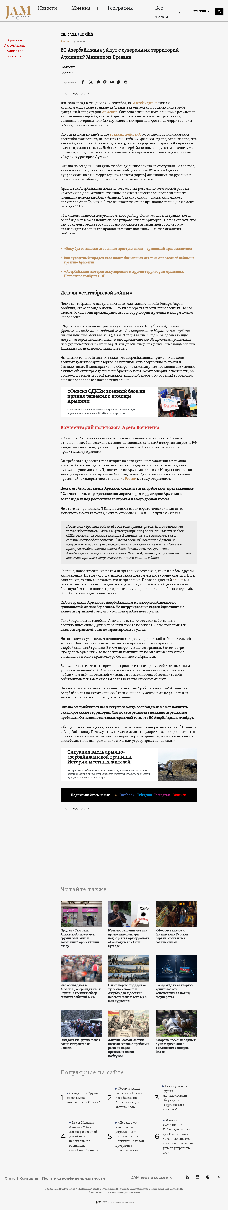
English (86, 34)
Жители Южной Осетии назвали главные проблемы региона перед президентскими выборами (128, 1048)
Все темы (161, 12)
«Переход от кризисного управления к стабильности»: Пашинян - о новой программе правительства (129, 1137)
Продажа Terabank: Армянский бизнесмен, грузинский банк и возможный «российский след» (80, 938)
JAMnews (68, 67)
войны (178, 580)
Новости (47, 8)
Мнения (81, 8)
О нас (10, 1178)
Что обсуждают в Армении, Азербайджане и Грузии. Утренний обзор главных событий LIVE (81, 991)
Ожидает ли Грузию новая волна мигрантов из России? (80, 1044)
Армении (109, 112)
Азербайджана (145, 103)
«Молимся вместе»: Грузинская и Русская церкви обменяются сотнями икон (172, 936)
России (130, 479)
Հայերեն (69, 34)
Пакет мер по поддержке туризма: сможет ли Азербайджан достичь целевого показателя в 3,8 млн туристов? (127, 993)
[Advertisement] (129, 846)
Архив (66, 41)
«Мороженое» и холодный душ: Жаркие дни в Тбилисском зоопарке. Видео (176, 1046)
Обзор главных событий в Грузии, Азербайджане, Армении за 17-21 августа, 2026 (129, 1098)
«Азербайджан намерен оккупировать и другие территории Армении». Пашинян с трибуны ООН (124, 274)
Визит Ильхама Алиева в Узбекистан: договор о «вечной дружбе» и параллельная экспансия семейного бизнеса (85, 1137)
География (120, 8)
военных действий (125, 134)
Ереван (67, 73)
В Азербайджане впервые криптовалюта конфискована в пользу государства (174, 991)
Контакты (28, 1178)
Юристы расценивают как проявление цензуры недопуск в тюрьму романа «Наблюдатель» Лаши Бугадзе (128, 938)
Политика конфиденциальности (73, 1178)
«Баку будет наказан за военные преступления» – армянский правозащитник (128, 249)
